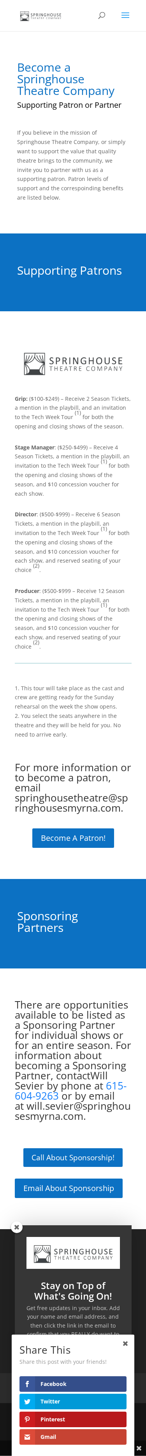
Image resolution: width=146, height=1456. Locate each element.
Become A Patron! (73, 838)
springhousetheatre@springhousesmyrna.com (71, 803)
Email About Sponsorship (68, 1188)
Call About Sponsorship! (73, 1158)
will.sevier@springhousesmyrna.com (73, 1111)
